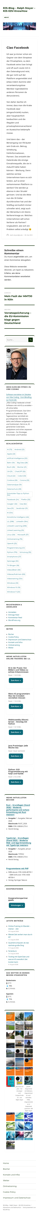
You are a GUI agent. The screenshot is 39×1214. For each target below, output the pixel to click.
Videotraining (14, 579)
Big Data (22, 463)
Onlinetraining (14, 539)
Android (19, 450)
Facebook (13, 500)
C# (9, 471)
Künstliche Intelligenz (18, 517)
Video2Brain (13, 570)
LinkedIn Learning (17, 526)
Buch (11, 467)
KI (10, 513)
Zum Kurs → (16, 680)
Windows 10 (13, 587)
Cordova (12, 480)
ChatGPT (20, 471)
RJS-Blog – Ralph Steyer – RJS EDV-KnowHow (19, 9)
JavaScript (22, 508)
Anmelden (12, 612)
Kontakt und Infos (15, 642)
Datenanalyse (14, 485)
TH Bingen (13, 565)
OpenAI (12, 543)
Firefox (25, 500)
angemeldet (18, 256)
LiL (10, 521)
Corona (24, 480)
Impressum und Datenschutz (19, 639)
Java (10, 508)
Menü (6, 17)
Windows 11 (13, 592)
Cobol (22, 476)
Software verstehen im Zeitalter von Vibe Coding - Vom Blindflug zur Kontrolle (19, 397)
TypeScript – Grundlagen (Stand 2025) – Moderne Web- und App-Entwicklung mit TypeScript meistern (18, 841)
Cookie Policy (13, 637)
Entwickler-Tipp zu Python (18, 494)
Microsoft (22, 535)
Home (6, 1163)
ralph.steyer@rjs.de (16, 235)
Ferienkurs (12, 951)
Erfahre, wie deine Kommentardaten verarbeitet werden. (17, 276)
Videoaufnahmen (16, 574)
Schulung (25, 552)
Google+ (12, 504)
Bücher (22, 467)
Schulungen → (17, 905)
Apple (11, 454)
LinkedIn (22, 521)
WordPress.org (14, 620)
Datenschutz (14, 489)
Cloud (11, 476)
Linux (11, 535)
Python (12, 552)
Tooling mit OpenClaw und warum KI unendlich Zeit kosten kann (18, 959)
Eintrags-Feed (13, 615)
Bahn (11, 463)
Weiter (11, 648)
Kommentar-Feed (15, 617)
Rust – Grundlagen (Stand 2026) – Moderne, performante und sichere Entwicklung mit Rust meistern (18, 810)
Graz (23, 504)
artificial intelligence (17, 458)
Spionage (13, 561)
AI (9, 450)
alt (8, 351)
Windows (12, 583)
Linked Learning (15, 530)
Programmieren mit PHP (17, 868)
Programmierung (16, 548)
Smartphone (14, 557)
